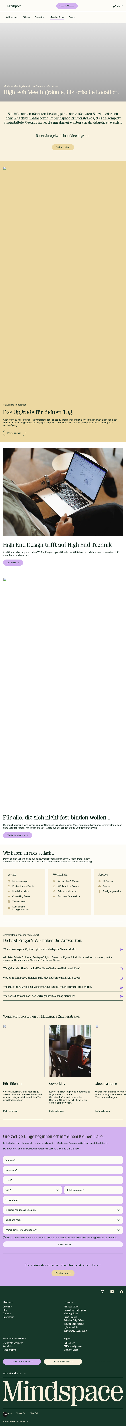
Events (72, 17)
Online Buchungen (62, 1361)
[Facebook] (121, 1291)
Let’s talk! (11, 562)
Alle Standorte (12, 1373)
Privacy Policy (34, 1413)
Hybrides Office (71, 1327)
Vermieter (8, 1346)
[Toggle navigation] (4, 6)
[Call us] (114, 6)
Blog (5, 1310)
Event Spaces (70, 1317)
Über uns (7, 1306)
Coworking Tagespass (75, 1310)
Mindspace (8, 1302)
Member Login (71, 1350)
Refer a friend (9, 1350)
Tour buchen (61, 1273)
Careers (7, 1313)
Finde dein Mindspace (67, 6)
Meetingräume (57, 17)
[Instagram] (102, 1291)
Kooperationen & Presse (14, 1338)
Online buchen (63, 147)
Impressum (8, 1317)
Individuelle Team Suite (75, 1330)
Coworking (40, 17)
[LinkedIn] (112, 1291)
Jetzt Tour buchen (20, 1361)
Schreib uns (69, 1343)
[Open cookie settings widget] (5, 1414)
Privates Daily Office (74, 1320)
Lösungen (68, 1302)
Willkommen (12, 17)
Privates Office (71, 1306)
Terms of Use (21, 1413)
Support (68, 1338)
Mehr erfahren (10, 1111)
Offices (26, 17)
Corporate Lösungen (13, 1343)
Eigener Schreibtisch (74, 1324)
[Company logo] (14, 6)
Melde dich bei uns (16, 835)
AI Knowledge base (73, 1346)
